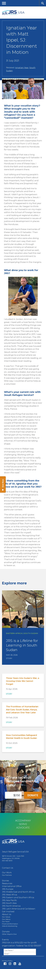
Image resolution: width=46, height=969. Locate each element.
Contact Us (7, 868)
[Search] (42, 3)
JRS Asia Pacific (9, 900)
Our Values (6, 917)
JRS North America (11, 906)
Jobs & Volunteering (9, 926)
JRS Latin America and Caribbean (18, 909)
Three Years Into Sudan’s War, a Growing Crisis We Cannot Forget (22, 681)
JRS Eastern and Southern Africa (18, 897)
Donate (6, 931)
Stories (5, 881)
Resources (7, 883)
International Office (11, 886)
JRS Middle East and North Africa (18, 892)
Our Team (6, 921)
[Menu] (4, 3)
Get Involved (8, 911)
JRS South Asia (9, 903)
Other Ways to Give (9, 934)
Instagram (9, 963)
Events (5, 940)
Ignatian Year (22, 67)
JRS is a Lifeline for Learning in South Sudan (22, 645)
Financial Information (10, 924)
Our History (6, 919)
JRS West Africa (9, 895)
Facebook (5, 963)
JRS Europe (7, 889)
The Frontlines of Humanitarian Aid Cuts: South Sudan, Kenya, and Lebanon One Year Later (22, 709)
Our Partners (7, 875)
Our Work (7, 872)
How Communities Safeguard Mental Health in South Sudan (21, 736)
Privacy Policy (7, 961)
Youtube (19, 963)
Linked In (14, 963)
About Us (6, 914)
